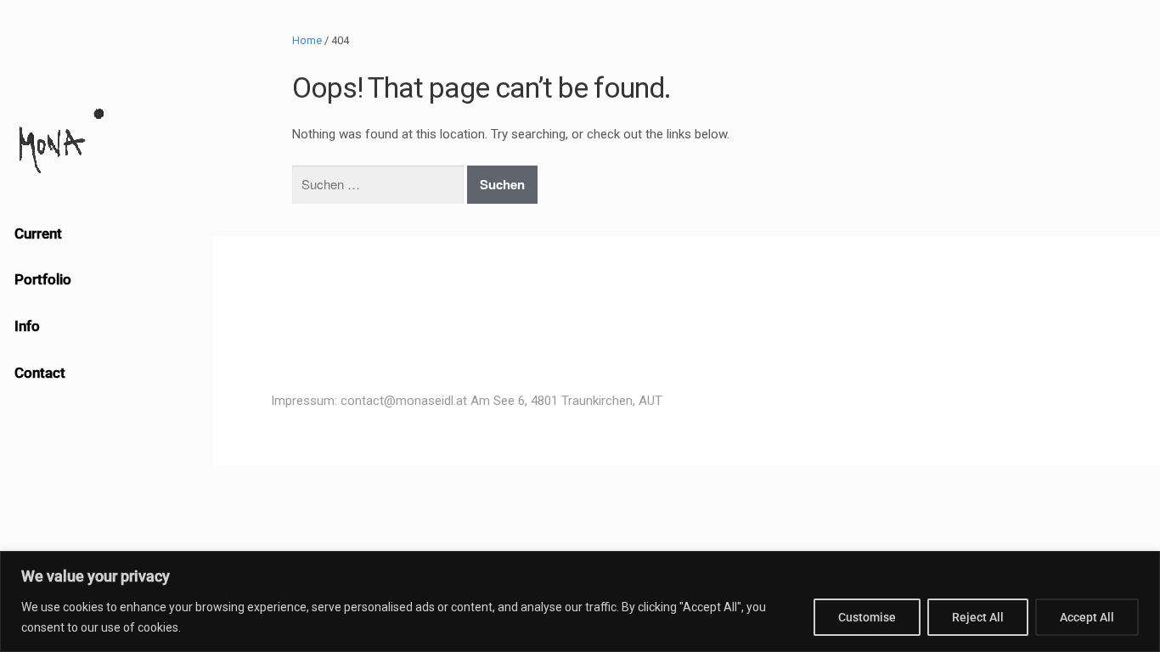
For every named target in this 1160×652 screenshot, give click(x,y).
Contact (39, 372)
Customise (867, 617)
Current (38, 233)
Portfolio (42, 279)
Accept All (1087, 617)
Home (307, 40)
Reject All (978, 617)
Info (27, 326)
